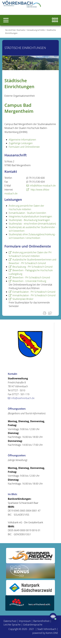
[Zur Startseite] (22, 4)
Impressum (25, 621)
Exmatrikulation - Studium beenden (27, 213)
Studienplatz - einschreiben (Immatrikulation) (32, 223)
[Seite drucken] (45, 313)
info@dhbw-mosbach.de (43, 185)
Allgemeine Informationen (22, 139)
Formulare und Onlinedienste (24, 146)
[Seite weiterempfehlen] (50, 313)
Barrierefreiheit (41, 621)
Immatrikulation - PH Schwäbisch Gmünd (34, 295)
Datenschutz (10, 621)
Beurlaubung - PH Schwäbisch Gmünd (32, 266)
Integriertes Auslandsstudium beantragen (30, 216)
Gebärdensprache (32, 624)
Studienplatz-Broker (22, 299)
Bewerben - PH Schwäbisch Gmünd (31, 277)
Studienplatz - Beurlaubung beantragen (29, 220)
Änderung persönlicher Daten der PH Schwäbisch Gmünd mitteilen (30, 254)
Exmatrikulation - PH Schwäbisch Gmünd (33, 291)
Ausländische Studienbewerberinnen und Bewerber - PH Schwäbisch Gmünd (32, 261)
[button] (5, 20)
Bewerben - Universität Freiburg (29, 281)
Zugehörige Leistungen (21, 143)
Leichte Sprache (12, 624)
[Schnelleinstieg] (55, 20)
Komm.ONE (52, 633)
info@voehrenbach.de (22, 398)
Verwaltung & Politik (36, 30)
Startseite (21, 30)
